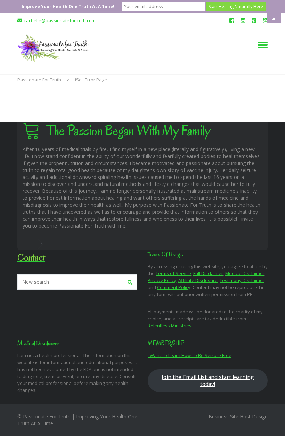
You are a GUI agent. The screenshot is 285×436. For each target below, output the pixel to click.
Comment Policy (173, 287)
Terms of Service (173, 273)
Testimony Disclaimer (242, 280)
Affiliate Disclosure (198, 280)
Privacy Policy (162, 280)
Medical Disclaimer (244, 273)
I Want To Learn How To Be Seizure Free (189, 355)
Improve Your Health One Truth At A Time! (68, 6)
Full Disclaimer (208, 273)
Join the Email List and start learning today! (208, 380)
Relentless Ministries (170, 325)
